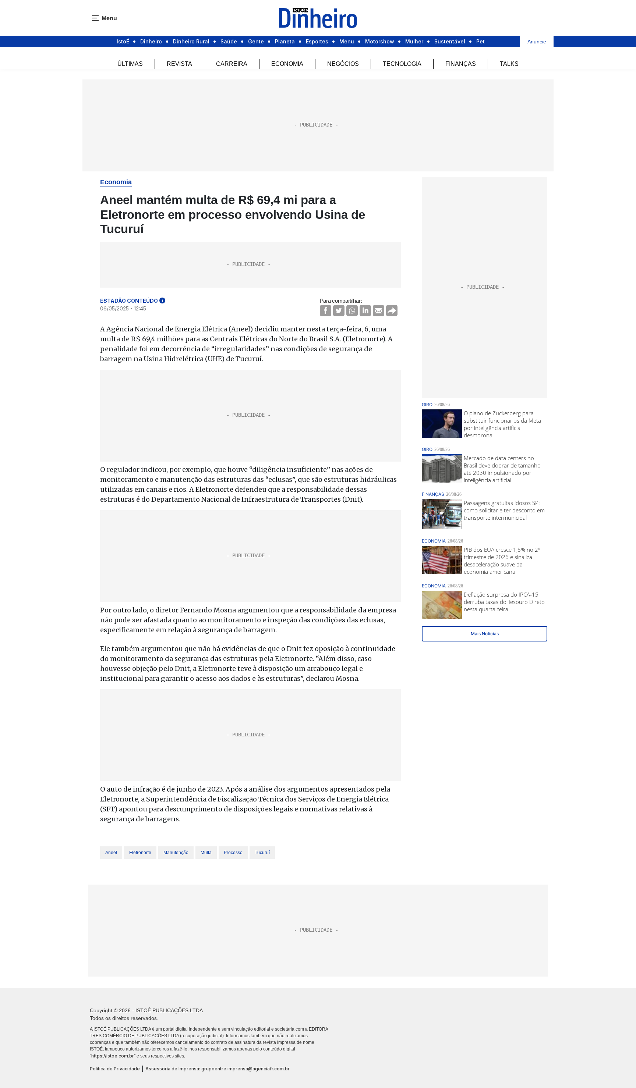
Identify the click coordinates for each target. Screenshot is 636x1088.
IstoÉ (123, 41)
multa (206, 852)
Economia (287, 64)
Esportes (317, 41)
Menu (346, 41)
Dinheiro (151, 41)
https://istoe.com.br (112, 1056)
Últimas (130, 64)
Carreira (231, 64)
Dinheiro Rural (191, 41)
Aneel (111, 852)
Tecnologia (402, 64)
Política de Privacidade (115, 1068)
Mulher (414, 41)
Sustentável (449, 41)
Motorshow (379, 41)
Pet (480, 41)
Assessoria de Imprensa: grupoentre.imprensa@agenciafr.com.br (217, 1068)
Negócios (343, 64)
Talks (509, 64)
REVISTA (179, 64)
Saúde (228, 41)
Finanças (460, 64)
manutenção (175, 852)
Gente (256, 41)
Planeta (285, 41)
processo (233, 852)
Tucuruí (262, 852)
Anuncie (536, 42)
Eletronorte (140, 852)
